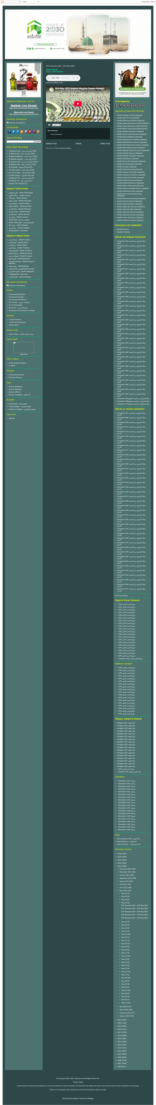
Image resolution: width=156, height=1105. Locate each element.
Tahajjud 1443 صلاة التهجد (126, 766)
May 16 (124, 956)
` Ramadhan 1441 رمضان (126, 819)
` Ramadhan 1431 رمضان (126, 792)
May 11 (124, 971)
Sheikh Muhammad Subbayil (127, 198)
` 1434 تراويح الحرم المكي (126, 629)
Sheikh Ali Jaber (123, 167)
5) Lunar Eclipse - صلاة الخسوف (20, 173)
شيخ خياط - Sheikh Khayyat (18, 225)
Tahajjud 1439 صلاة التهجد (126, 755)
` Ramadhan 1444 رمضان (126, 827)
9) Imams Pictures (15, 377)
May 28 (124, 903)
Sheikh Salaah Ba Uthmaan (127, 123)
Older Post (105, 143)
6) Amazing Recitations (17, 294)
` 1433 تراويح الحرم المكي (126, 626)
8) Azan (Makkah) (15, 389)
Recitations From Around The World (22, 310)
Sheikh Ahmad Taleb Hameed (128, 134)
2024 (120, 860)
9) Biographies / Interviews (18, 230)
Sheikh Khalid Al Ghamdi (126, 180)
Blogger (90, 1098)
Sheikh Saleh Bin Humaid (126, 212)
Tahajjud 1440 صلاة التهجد (126, 758)
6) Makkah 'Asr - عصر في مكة (19, 181)
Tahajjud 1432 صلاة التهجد (126, 736)
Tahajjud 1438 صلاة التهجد (126, 753)
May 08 (124, 981)
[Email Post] (49, 125)
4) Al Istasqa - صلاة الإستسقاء (19, 167)
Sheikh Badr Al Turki (124, 118)
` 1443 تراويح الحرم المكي (126, 653)
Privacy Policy (78, 1082)
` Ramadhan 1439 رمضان (126, 813)
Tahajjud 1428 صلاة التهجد (126, 726)
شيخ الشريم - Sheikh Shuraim (19, 214)
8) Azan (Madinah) (15, 386)
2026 (120, 854)
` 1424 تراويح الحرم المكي (126, 607)
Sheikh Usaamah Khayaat (126, 220)
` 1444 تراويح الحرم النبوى (126, 711)
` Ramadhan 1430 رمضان (126, 789)
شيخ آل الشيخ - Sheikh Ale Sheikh (20, 253)
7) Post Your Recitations (17, 322)
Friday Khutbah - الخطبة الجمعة (20, 406)
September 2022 (126, 878)
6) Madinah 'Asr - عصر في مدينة (20, 178)
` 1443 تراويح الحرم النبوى (126, 708)
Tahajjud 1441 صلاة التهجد (126, 761)
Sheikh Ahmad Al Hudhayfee (127, 161)
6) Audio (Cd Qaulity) (16, 297)
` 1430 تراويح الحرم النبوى (126, 673)
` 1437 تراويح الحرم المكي (126, 637)
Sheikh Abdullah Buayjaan (126, 131)
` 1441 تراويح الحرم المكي (126, 648)
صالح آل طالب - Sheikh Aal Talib (20, 206)
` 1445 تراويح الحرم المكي (126, 656)
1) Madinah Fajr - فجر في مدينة (20, 151)
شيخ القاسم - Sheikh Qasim (18, 242)
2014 (120, 1042)
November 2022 (126, 872)
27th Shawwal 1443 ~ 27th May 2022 (134, 905)
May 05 (124, 990)
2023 (120, 863)
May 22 (124, 937)
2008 (120, 1060)
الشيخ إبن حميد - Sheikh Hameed (20, 256)
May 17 (124, 953)
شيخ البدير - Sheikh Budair (18, 245)
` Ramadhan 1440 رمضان (126, 816)
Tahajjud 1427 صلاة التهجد (126, 723)
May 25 (124, 928)
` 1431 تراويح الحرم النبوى (126, 676)
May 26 (124, 925)
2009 (120, 1057)
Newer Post (51, 143)
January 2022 (125, 1016)
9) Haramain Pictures (16, 375)
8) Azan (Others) (15, 392)
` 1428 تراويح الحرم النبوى (126, 670)
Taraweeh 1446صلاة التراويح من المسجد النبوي (133, 401)
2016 (120, 1035)
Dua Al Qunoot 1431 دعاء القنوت (128, 839)
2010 (120, 1054)
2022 (120, 866)
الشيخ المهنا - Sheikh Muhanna (19, 259)
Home (78, 143)
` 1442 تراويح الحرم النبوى (126, 706)
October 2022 (125, 875)
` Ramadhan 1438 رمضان (126, 811)
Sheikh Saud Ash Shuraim (126, 215)
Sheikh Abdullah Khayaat (126, 153)
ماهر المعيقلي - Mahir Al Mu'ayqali (21, 193)
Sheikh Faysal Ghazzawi (126, 169)
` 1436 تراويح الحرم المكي (126, 634)
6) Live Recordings (15, 305)
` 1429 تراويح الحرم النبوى (126, 667)
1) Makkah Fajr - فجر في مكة (19, 154)
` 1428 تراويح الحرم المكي (126, 615)
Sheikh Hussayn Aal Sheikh (127, 172)
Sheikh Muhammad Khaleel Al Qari (129, 194)
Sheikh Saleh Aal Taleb (125, 209)
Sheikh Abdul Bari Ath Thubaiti (128, 139)
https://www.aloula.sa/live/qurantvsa (23, 108)
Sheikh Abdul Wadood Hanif (127, 148)
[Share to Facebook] (60, 125)
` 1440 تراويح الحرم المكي (126, 645)
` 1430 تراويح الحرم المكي (126, 618)
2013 (120, 1045)
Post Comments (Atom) (63, 148)
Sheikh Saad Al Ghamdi (126, 201)
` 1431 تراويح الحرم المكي (126, 620)
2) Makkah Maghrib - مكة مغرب (20, 159)
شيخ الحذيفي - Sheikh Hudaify (19, 240)
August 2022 (124, 881)
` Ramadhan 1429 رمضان (126, 786)
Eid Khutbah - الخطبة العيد (18, 404)
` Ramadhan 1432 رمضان (126, 794)
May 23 (124, 934)
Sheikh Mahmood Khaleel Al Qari (129, 188)
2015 (120, 1038)
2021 (120, 1020)
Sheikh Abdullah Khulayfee (127, 156)
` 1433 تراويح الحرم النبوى (126, 681)
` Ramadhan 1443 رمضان (126, 824)
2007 (120, 1063)
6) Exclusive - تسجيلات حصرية (19, 302)
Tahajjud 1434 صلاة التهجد (126, 742)
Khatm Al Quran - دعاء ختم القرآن (129, 844)
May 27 (124, 922)
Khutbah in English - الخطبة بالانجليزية (22, 409)
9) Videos (12, 366)
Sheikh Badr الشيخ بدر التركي (19, 220)
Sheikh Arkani (14, 325)
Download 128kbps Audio (54, 82)
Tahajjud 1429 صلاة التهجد (126, 728)
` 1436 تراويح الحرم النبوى (126, 689)
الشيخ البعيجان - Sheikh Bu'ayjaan (20, 250)
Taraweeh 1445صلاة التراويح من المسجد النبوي (133, 398)
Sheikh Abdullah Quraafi (126, 115)
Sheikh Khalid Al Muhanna (126, 183)
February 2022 (125, 1013)
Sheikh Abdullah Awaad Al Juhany (129, 150)
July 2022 (123, 884)
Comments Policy (121, 596)
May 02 (124, 999)
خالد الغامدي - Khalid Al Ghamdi (20, 209)
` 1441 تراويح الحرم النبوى (126, 703)
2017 (120, 1032)
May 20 (124, 943)
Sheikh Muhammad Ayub (126, 191)
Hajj (10, 418)
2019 (120, 1026)
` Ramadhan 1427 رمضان (126, 781)
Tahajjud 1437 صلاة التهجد (126, 750)
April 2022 (123, 1007)
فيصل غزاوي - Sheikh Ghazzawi (20, 201)
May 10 (124, 975)
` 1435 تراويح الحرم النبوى (126, 687)
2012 (120, 1048)
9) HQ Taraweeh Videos (17, 363)
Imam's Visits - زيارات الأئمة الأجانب (21, 334)
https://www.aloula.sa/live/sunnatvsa (23, 114)
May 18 (124, 950)
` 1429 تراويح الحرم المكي (126, 610)
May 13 (124, 965)
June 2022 (124, 887)
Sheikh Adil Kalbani (124, 158)
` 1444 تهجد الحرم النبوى (125, 769)
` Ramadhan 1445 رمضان (126, 830)
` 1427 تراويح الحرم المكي (126, 612)
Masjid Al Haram (123, 229)
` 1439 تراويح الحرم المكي (126, 642)
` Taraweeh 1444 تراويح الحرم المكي (130, 658)
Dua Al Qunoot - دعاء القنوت (127, 841)
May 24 (124, 931)
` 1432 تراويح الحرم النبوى (126, 678)
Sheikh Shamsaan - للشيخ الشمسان (21, 222)
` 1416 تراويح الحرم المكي (126, 604)
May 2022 (123, 891)
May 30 (124, 896)
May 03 (124, 996)
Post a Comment (56, 134)
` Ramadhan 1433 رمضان (126, 797)
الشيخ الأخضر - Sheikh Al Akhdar (20, 277)
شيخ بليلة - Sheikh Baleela (18, 198)
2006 (120, 1066)
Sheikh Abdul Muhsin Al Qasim (128, 142)
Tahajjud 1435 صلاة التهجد (126, 744)
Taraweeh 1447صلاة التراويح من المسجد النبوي (133, 404)
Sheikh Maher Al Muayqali (126, 129)
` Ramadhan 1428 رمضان (126, 783)
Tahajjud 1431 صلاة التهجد (126, 734)
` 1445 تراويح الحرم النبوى (126, 714)
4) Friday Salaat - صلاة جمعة (19, 170)
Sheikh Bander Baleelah (126, 137)
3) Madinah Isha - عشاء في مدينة (20, 162)
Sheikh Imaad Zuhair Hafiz (127, 177)
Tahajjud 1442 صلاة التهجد (126, 763)
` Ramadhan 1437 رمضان (126, 808)
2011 (120, 1051)
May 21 (124, 940)
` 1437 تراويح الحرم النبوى (126, 692)
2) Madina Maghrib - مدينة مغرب (20, 156)
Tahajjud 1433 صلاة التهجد (126, 739)
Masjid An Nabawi (123, 232)
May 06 (124, 987)
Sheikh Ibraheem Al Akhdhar (127, 175)
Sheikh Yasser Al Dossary (126, 126)
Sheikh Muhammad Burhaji (127, 120)
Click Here (24, 354)
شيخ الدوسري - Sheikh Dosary (19, 211)
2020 (120, 1023)
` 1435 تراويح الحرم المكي (126, 631)
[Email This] (53, 125)
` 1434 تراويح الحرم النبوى (126, 684)
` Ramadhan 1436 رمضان (126, 805)
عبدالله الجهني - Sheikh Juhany (19, 195)
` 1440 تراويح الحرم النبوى (126, 700)
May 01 (124, 1003)
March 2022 (124, 1010)
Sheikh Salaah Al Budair (126, 204)
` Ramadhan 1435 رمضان (126, 802)
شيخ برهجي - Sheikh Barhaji (18, 266)
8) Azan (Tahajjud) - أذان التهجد (19, 395)
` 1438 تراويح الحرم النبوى (126, 695)
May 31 (124, 893)
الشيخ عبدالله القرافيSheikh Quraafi (21, 269)
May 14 (124, 962)
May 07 (124, 984)
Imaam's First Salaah (16, 183)
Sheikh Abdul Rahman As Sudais (129, 145)
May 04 (124, 993)
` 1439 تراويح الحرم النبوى (126, 697)
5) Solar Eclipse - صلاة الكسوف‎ (20, 175)
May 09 (124, 978)
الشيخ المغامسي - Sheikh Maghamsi (21, 271)
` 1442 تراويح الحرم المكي (126, 650)
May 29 (124, 899)
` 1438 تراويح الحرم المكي (126, 639)
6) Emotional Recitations (17, 299)
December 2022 (126, 869)
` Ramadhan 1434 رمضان (126, 800)
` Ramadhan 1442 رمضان (126, 821)
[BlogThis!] (55, 125)
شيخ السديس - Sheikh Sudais (19, 203)
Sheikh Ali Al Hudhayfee (125, 164)
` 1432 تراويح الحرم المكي (126, 623)
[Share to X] (58, 125)
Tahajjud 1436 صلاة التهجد (126, 747)
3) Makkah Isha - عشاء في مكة (20, 164)
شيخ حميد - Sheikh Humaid (18, 217)
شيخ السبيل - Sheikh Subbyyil (19, 228)
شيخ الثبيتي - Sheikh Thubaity (19, 248)
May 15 (124, 959)
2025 (120, 857)
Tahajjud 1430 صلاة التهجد (126, 731)
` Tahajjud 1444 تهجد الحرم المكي (129, 772)
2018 (120, 1029)
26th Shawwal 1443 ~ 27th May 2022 (134, 915)
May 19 (124, 947)
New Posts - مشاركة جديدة (18, 308)
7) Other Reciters (15, 319)
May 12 (124, 968)
